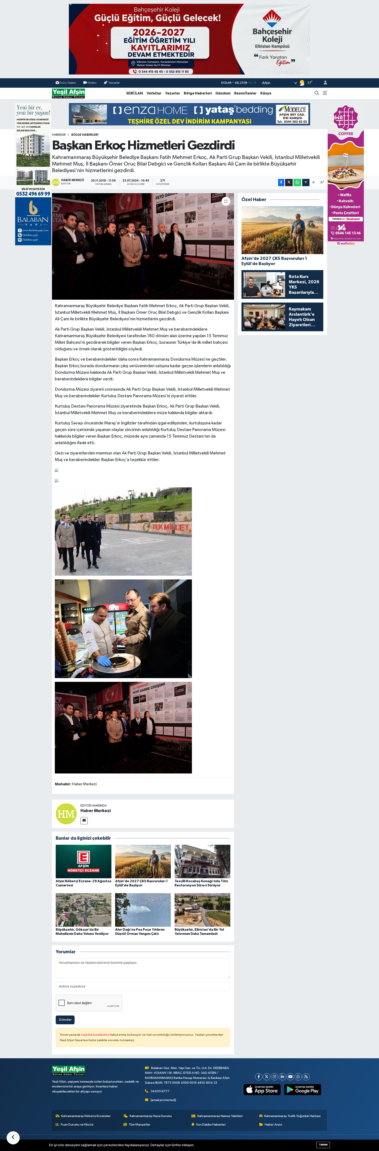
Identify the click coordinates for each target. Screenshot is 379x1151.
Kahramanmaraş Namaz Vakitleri (220, 1116)
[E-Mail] (84, 820)
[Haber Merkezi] (66, 814)
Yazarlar (114, 82)
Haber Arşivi (273, 1124)
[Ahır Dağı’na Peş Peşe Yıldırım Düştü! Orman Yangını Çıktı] (143, 910)
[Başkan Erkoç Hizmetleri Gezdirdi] (143, 246)
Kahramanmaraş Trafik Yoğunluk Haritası (292, 1116)
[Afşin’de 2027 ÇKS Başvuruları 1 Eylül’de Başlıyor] (143, 861)
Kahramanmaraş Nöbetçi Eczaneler (86, 1116)
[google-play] (302, 1089)
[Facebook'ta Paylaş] (281, 182)
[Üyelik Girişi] (323, 83)
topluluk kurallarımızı (95, 1034)
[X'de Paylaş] (289, 182)
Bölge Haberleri (198, 93)
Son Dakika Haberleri (211, 1124)
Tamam (323, 1145)
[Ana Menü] (325, 93)
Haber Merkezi (95, 811)
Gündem (223, 93)
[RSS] (306, 1076)
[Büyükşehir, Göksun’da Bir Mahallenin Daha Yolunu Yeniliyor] (83, 910)
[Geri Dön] (13, 1137)
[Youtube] (290, 1076)
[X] (266, 1076)
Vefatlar (154, 93)
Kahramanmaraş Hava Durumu (151, 1116)
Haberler (59, 134)
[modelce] (189, 114)
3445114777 (160, 1091)
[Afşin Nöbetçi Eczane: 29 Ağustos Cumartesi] (83, 861)
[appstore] (262, 1089)
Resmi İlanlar (245, 93)
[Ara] (317, 93)
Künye (265, 93)
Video (92, 82)
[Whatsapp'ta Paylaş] (297, 182)
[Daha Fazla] (305, 182)
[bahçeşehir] (189, 39)
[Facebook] (258, 1076)
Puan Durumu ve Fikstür (77, 1124)
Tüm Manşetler (139, 1124)
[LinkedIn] (282, 1076)
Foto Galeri (68, 82)
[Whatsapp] (298, 1076)
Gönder (65, 1020)
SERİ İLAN (134, 93)
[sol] (33, 174)
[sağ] (346, 174)
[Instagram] (274, 1076)
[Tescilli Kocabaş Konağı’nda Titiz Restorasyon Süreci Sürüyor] (202, 861)
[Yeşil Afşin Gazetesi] (68, 93)
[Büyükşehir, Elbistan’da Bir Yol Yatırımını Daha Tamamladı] (202, 910)
